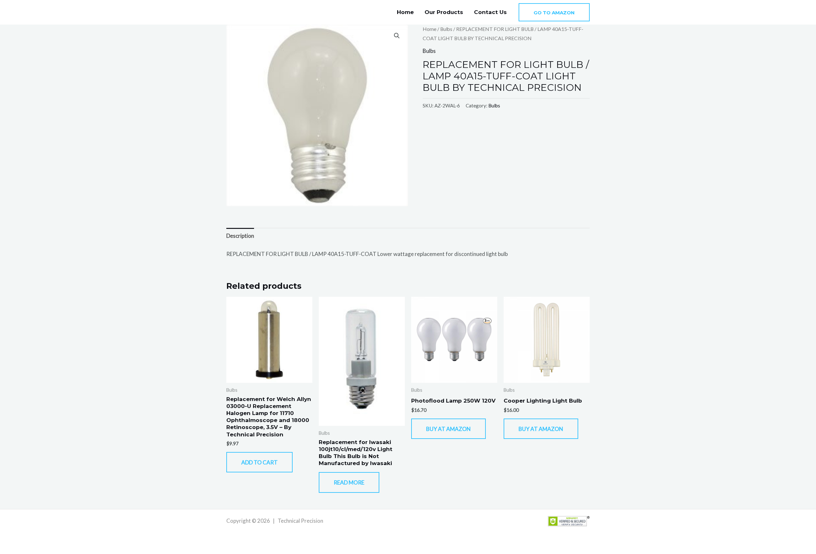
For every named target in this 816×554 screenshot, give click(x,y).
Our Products (444, 12)
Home (405, 12)
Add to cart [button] (259, 462)
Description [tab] (240, 235)
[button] (554, 12)
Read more (349, 482)
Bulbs (446, 29)
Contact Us (490, 12)
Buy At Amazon (448, 429)
